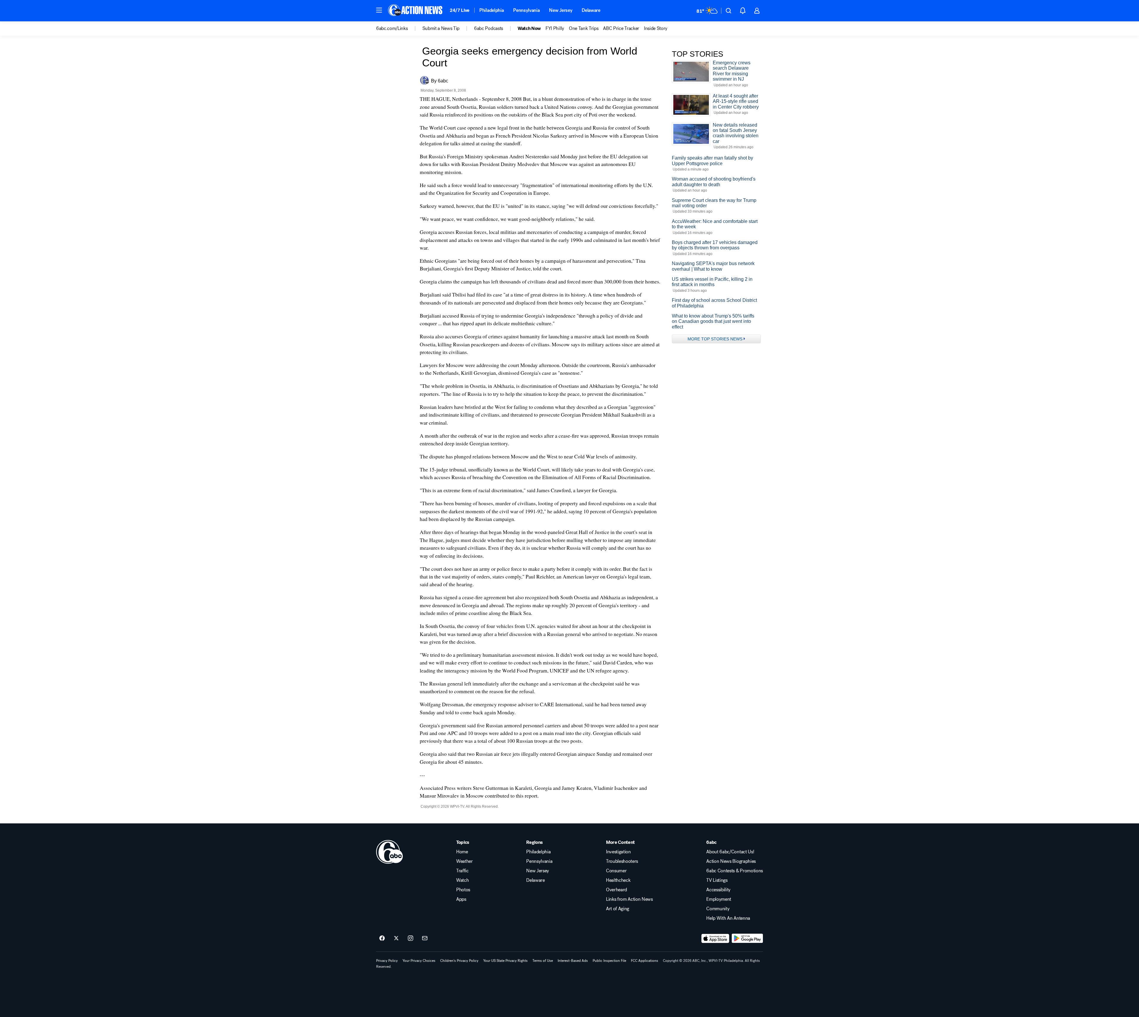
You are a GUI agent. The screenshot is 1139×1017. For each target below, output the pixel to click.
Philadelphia (491, 10)
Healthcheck (618, 880)
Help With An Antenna (728, 918)
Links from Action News (629, 899)
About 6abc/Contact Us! (730, 851)
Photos (463, 889)
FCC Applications (644, 960)
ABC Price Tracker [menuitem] (621, 28)
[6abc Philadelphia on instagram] (410, 938)
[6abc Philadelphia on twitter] (396, 938)
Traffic (462, 870)
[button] (379, 10)
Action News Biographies (731, 861)
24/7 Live (460, 10)
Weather (464, 861)
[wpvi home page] (389, 852)
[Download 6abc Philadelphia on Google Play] (747, 938)
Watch (462, 880)
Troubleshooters (622, 861)
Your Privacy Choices (419, 960)
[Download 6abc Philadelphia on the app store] (715, 938)
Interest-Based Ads (573, 960)
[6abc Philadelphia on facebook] (382, 938)
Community (717, 908)
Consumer (616, 870)
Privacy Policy (387, 960)
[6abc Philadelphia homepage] (416, 10)
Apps (461, 899)
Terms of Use (542, 960)
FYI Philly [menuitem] (554, 28)
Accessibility (718, 889)
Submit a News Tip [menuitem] (441, 28)
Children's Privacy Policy (459, 960)
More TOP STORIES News (715, 339)
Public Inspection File (609, 960)
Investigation (618, 851)
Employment (718, 899)
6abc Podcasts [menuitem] (488, 28)
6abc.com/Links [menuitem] (392, 28)
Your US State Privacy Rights (505, 960)
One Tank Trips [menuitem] (584, 28)
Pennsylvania (526, 10)
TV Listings (716, 880)
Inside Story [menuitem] (655, 28)
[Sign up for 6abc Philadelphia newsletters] (425, 938)
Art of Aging (617, 908)
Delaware (591, 10)
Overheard (616, 889)
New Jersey (560, 10)
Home (462, 851)
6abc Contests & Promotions (734, 870)
